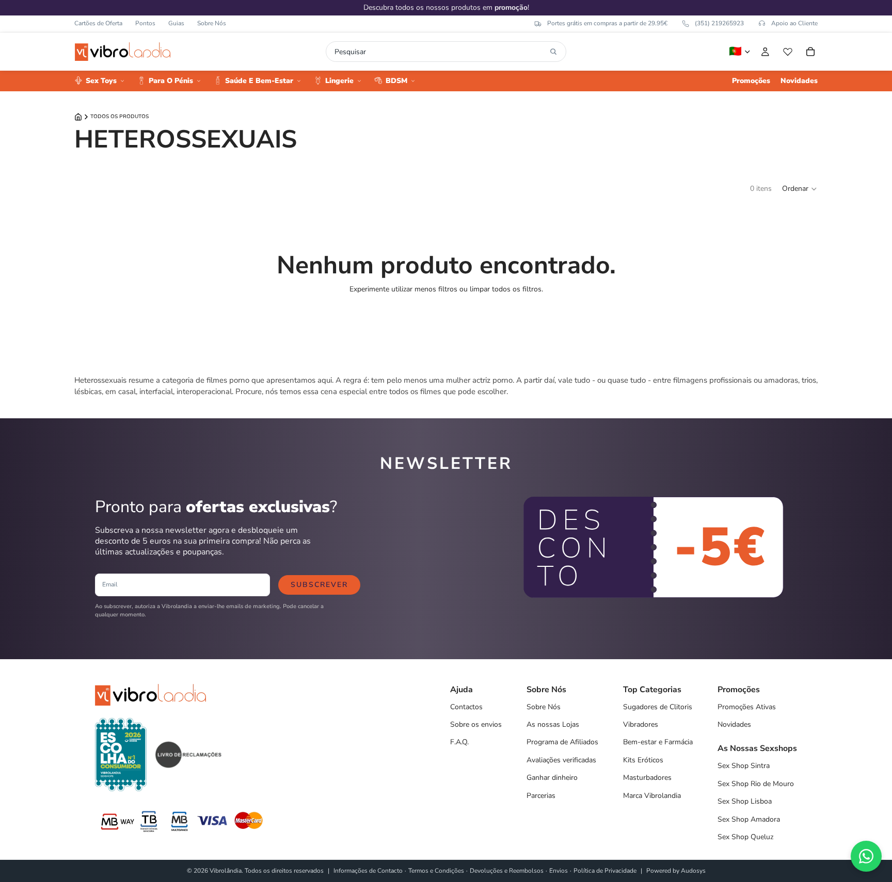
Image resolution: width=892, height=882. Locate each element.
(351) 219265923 (719, 23)
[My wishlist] (787, 51)
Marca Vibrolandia (652, 796)
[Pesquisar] (553, 51)
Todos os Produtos (119, 116)
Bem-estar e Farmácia (658, 742)
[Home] (78, 117)
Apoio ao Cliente (794, 23)
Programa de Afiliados (562, 742)
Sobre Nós (211, 23)
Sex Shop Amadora (749, 819)
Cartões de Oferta (98, 23)
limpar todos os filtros (505, 289)
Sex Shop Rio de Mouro (756, 784)
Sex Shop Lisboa (745, 801)
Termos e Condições (436, 871)
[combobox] (440, 51)
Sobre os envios (476, 724)
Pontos (145, 23)
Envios (558, 871)
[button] (800, 188)
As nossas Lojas (553, 724)
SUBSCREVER (319, 585)
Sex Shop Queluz (745, 837)
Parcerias (541, 796)
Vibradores (640, 724)
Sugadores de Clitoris (657, 707)
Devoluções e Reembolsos (507, 871)
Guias (176, 23)
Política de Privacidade (605, 871)
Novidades (734, 724)
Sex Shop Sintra (744, 766)
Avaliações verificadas (561, 760)
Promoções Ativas (747, 707)
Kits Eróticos (643, 760)
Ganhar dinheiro (552, 777)
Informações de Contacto (368, 871)
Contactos (466, 707)
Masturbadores (647, 777)
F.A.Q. (459, 742)
